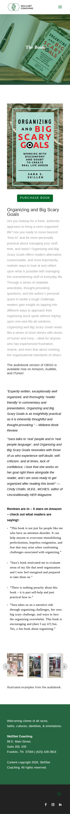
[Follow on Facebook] (46, 804)
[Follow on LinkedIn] (60, 804)
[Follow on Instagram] (53, 804)
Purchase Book (35, 197)
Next (63, 666)
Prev (6, 666)
